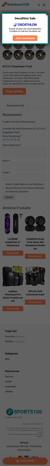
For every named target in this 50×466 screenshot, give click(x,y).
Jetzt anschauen (25, 38)
